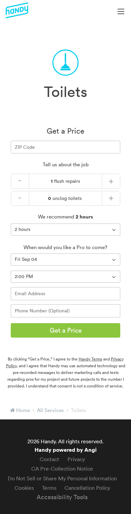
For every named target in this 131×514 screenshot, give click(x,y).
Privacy (76, 459)
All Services (50, 410)
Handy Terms (90, 359)
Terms (49, 487)
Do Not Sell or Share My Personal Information (62, 478)
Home (23, 410)
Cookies (24, 487)
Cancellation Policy (87, 487)
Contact (49, 459)
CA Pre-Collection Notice (62, 468)
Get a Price (66, 330)
